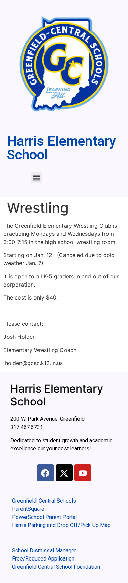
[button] (36, 177)
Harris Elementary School (61, 148)
